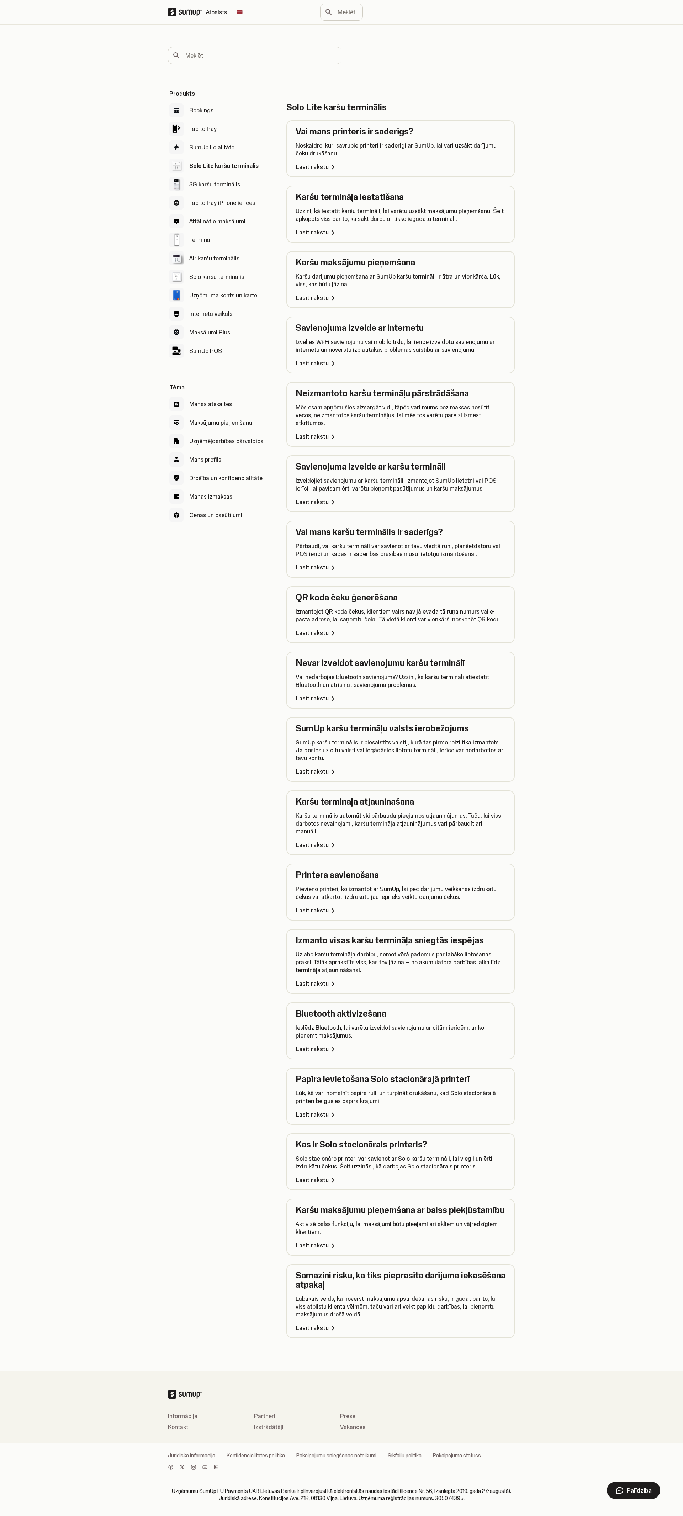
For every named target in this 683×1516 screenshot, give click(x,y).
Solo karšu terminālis (216, 276)
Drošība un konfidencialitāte (226, 478)
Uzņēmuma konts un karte (223, 295)
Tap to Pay (203, 128)
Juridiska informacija (191, 1455)
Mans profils (205, 459)
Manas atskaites (210, 404)
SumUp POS (205, 350)
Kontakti (179, 1427)
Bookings (201, 110)
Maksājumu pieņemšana (220, 422)
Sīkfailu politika (405, 1455)
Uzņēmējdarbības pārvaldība (226, 441)
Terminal (200, 239)
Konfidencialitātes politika (256, 1455)
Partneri (264, 1416)
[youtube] (205, 1468)
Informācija (182, 1416)
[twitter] (182, 1468)
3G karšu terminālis (214, 184)
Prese (347, 1416)
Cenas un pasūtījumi (215, 515)
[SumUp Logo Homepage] (187, 12)
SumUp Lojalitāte (211, 147)
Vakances (352, 1427)
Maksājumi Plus (209, 332)
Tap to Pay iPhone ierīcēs (222, 202)
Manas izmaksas (210, 496)
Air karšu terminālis (214, 258)
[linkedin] (216, 1468)
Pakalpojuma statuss (457, 1455)
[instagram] (193, 1468)
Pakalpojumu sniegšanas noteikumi (336, 1455)
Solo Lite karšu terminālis (224, 165)
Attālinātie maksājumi (217, 221)
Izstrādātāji (269, 1427)
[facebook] (171, 1468)
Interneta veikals (210, 313)
